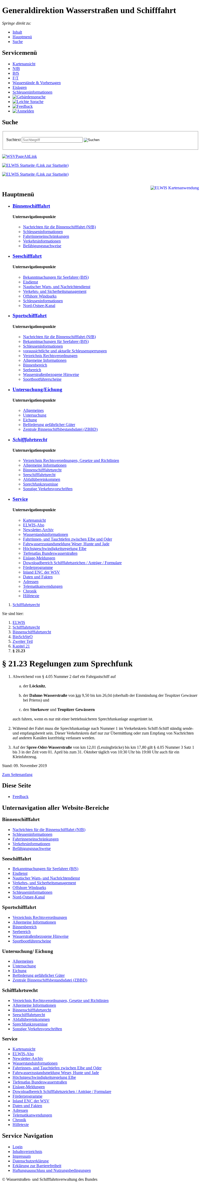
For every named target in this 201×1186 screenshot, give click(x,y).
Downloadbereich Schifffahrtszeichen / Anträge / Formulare (72, 562)
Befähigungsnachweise (42, 246)
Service (20, 499)
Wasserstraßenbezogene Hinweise (51, 374)
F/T (16, 78)
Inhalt (17, 32)
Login (18, 1147)
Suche (18, 41)
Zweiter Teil (23, 641)
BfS (16, 73)
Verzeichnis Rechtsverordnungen (50, 355)
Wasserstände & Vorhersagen (37, 82)
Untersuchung (34, 415)
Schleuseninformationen (32, 92)
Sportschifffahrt (30, 315)
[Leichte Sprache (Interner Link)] (28, 101)
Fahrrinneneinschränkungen (46, 236)
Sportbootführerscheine (42, 379)
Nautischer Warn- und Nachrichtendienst (56, 286)
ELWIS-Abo (33, 525)
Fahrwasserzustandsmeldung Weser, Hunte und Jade (66, 544)
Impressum (22, 1156)
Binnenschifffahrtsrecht (42, 470)
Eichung (30, 420)
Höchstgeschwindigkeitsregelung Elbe (54, 548)
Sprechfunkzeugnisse (40, 484)
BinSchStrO (23, 636)
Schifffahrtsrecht (30, 439)
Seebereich (32, 370)
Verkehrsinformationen (42, 241)
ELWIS (19, 622)
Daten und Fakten (38, 577)
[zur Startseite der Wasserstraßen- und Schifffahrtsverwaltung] (19, 156)
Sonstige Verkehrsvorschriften (47, 489)
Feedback (21, 796)
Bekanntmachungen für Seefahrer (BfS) (56, 277)
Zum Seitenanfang (17, 774)
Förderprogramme (38, 567)
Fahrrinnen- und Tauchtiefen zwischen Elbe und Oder (67, 539)
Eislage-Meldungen (39, 558)
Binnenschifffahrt (31, 206)
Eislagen (20, 87)
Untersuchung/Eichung (37, 389)
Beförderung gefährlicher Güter (49, 424)
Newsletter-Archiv (38, 529)
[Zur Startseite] (35, 165)
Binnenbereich (35, 365)
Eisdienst (30, 282)
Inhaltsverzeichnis (27, 1151)
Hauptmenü (22, 37)
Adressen (30, 581)
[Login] (23, 111)
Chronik (30, 591)
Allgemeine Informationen (44, 360)
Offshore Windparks (40, 296)
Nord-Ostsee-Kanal (39, 305)
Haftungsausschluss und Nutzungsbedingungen (52, 1170)
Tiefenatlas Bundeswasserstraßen (50, 553)
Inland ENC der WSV (41, 572)
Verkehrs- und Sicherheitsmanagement (54, 291)
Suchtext (14, 139)
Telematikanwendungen (43, 586)
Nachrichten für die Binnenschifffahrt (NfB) (59, 227)
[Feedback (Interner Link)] (23, 106)
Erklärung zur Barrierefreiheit (37, 1165)
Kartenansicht (24, 64)
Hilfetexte (31, 596)
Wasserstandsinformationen (45, 534)
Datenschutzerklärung (31, 1161)
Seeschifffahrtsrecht (39, 474)
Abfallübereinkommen (41, 479)
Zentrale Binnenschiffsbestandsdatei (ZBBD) (60, 429)
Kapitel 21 (21, 646)
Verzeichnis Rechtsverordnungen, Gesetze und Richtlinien (71, 460)
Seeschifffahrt (27, 256)
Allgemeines (33, 410)
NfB (16, 68)
